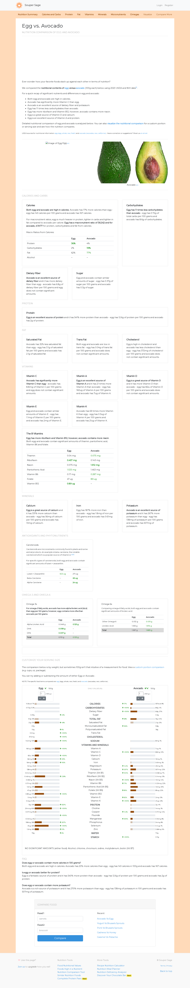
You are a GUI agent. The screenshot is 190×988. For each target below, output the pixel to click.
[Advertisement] (95, 59)
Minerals (102, 14)
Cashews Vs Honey (106, 932)
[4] (72, 554)
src (68, 143)
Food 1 (40, 913)
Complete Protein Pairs (71, 978)
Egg (64, 143)
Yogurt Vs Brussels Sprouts (110, 923)
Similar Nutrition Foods (69, 975)
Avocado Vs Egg (105, 918)
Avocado (131, 185)
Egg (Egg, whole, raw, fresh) (65, 133)
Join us (21, 966)
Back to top (166, 971)
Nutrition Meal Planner (108, 969)
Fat (78, 14)
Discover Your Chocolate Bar (114, 975)
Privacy (169, 966)
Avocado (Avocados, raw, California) (92, 133)
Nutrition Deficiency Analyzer (112, 972)
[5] (73, 554)
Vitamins (89, 14)
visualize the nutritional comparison (125, 123)
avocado (80, 88)
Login (159, 5)
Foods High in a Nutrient (69, 969)
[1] (136, 87)
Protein (69, 14)
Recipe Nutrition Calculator (110, 965)
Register (169, 5)
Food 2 (40, 925)
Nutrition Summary (28, 14)
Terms (162, 966)
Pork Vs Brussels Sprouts (109, 928)
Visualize (147, 14)
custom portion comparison (149, 667)
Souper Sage (32, 5)
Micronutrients (118, 14)
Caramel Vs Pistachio (107, 937)
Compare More (164, 14)
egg (67, 88)
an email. (144, 133)
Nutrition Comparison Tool (71, 972)
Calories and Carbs (51, 14)
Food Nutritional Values (69, 965)
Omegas (134, 14)
